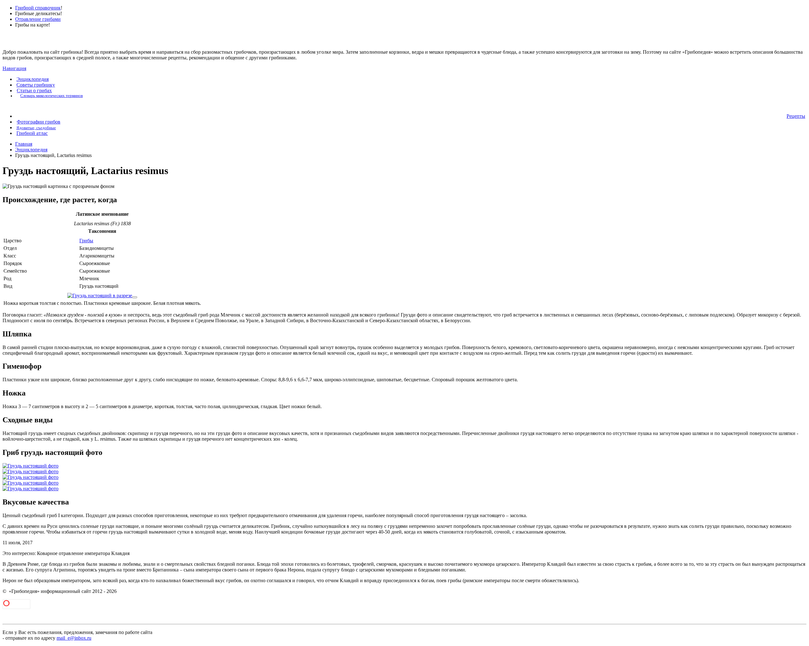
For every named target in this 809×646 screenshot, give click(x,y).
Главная (23, 144)
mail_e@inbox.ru (74, 638)
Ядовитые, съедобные (36, 127)
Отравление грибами (38, 19)
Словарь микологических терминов (51, 96)
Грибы (86, 240)
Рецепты (796, 116)
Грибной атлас (32, 133)
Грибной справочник (38, 7)
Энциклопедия (32, 79)
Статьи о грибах (34, 90)
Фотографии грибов (38, 121)
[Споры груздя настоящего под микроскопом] (134, 297)
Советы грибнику (35, 85)
